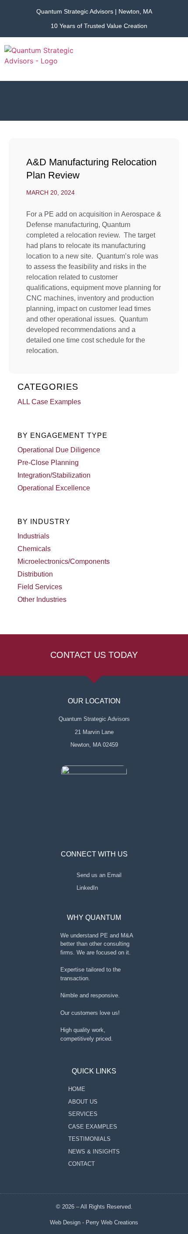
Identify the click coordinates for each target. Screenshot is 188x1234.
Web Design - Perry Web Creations (94, 1222)
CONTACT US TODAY (94, 655)
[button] (177, 59)
